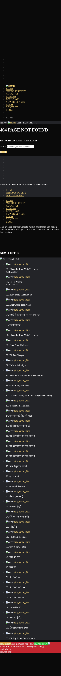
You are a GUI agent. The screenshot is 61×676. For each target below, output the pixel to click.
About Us (12, 94)
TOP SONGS (13, 99)
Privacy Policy (16, 192)
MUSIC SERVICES (16, 91)
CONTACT (12, 107)
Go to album (11, 259)
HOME (9, 88)
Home (9, 117)
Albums (11, 96)
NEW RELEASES (15, 102)
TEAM (9, 104)
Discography (15, 195)
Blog (9, 110)
